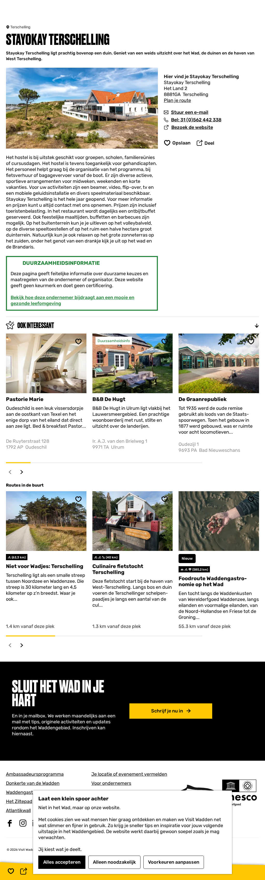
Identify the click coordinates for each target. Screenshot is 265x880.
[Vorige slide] (10, 471)
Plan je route (177, 100)
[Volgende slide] (21, 471)
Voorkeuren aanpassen (173, 862)
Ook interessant (35, 325)
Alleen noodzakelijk (114, 862)
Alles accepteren (61, 862)
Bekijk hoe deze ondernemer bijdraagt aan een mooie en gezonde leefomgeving (72, 300)
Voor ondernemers (111, 783)
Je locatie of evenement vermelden (129, 774)
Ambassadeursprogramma (35, 774)
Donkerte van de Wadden (33, 783)
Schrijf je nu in (167, 711)
